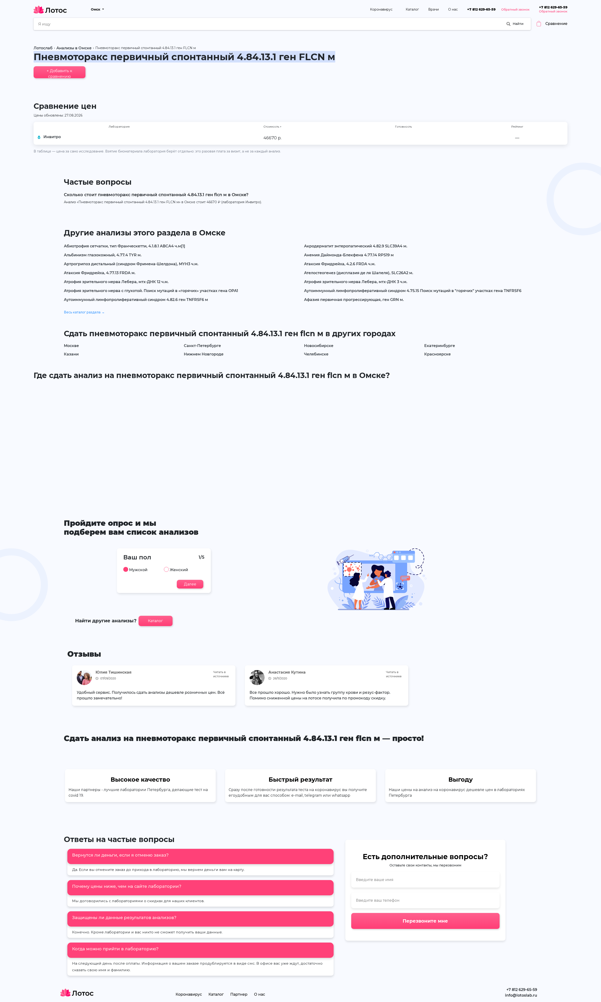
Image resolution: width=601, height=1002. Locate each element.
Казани (71, 354)
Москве (71, 345)
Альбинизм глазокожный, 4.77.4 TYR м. (103, 255)
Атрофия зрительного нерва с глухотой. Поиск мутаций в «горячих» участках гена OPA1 (151, 291)
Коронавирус (381, 9)
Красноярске (437, 354)
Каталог (412, 9)
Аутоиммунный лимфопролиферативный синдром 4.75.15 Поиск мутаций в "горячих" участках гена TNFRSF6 (412, 291)
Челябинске (316, 354)
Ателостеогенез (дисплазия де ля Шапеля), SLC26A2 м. (358, 273)
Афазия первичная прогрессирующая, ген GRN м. (354, 299)
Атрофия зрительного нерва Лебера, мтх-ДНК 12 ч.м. (116, 282)
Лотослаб (43, 48)
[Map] (300, 442)
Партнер (238, 994)
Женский (179, 570)
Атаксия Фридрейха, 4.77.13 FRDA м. (99, 273)
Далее (190, 584)
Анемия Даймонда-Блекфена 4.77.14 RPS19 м (349, 255)
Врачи (433, 9)
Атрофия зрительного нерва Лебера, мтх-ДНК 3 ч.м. (355, 282)
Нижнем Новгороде (203, 354)
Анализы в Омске (74, 48)
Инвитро (52, 137)
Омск (96, 9)
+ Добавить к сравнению (59, 73)
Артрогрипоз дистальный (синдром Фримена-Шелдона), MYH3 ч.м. (131, 264)
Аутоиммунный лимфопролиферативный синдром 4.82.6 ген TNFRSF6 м (136, 299)
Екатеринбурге (439, 345)
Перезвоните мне (425, 921)
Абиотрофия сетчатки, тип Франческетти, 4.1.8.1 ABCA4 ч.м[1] (124, 246)
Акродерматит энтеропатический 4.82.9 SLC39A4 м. (355, 246)
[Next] (527, 687)
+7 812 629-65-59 (481, 9)
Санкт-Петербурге (202, 345)
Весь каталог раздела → (84, 312)
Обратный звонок (515, 9)
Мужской (138, 570)
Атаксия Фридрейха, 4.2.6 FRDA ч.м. (339, 264)
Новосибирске (318, 345)
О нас (453, 9)
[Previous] (74, 687)
